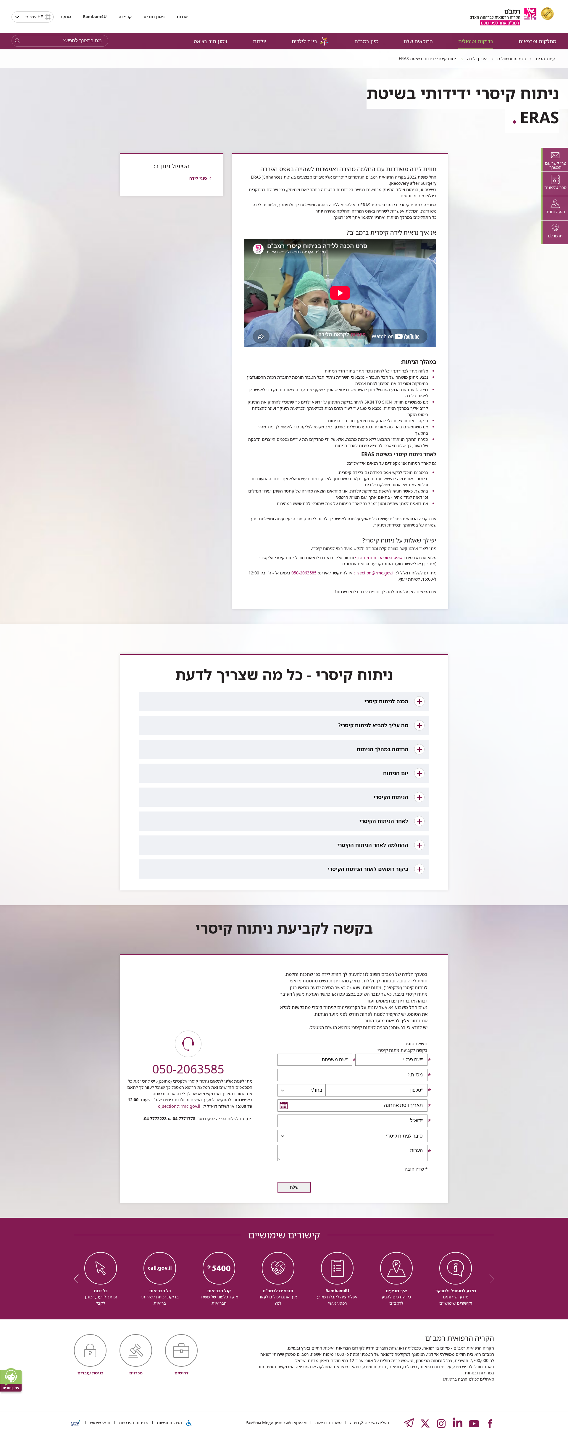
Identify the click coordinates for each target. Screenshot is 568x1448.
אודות (182, 16)
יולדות (259, 41)
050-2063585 (303, 573)
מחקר (65, 16)
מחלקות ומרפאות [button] (537, 41)
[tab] (554, 159)
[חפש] (17, 41)
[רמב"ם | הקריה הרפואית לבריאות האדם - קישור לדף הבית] (511, 16)
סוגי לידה (198, 178)
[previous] (489, 1279)
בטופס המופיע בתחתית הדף (379, 557)
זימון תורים (154, 16)
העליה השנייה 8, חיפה (369, 1422)
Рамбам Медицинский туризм (276, 1422)
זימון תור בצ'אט (210, 41)
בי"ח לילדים (304, 41)
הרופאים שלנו (418, 41)
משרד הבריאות (327, 1422)
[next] (78, 1279)
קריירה (125, 16)
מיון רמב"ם (366, 41)
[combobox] (32, 17)
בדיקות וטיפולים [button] (475, 41)
